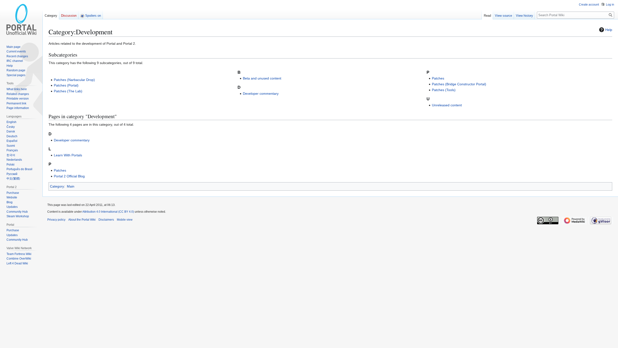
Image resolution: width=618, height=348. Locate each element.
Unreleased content (447, 105)
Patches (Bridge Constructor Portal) (459, 84)
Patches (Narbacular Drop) (74, 80)
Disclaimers (106, 219)
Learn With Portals (68, 155)
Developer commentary (261, 93)
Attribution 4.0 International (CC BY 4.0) (108, 211)
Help (608, 30)
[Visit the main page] (21, 19)
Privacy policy (56, 219)
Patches (438, 78)
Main (70, 186)
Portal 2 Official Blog (69, 176)
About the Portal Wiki (82, 219)
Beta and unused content (262, 78)
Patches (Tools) (444, 90)
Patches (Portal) (66, 85)
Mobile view (125, 219)
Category (57, 186)
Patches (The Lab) (68, 91)
